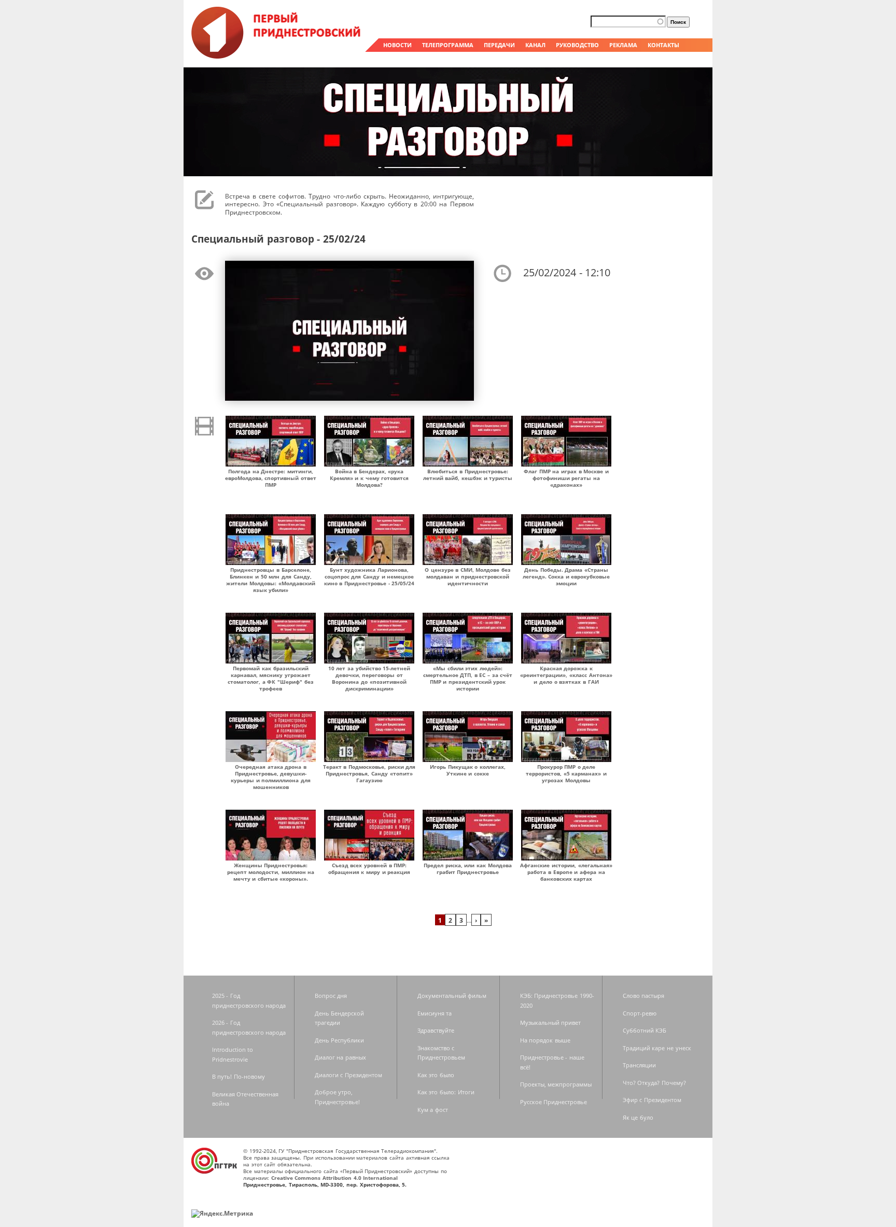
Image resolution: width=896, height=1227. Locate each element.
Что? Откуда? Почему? (654, 1083)
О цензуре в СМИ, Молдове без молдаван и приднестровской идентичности (468, 576)
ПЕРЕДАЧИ (499, 45)
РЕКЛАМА (623, 45)
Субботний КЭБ (645, 1030)
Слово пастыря (644, 995)
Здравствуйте (435, 1030)
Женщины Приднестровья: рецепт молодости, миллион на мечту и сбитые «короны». (271, 872)
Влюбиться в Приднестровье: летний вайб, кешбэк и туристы (468, 475)
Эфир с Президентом (652, 1100)
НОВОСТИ (397, 45)
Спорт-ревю (639, 1013)
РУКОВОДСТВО (577, 45)
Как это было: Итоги (445, 1092)
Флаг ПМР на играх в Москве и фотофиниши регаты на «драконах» (566, 478)
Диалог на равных (340, 1057)
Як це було (638, 1117)
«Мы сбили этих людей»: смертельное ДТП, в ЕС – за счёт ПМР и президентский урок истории (468, 678)
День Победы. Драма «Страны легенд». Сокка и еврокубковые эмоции (566, 576)
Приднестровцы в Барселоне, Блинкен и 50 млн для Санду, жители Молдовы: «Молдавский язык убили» (270, 580)
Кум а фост (432, 1109)
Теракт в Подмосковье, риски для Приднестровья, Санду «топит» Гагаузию (369, 773)
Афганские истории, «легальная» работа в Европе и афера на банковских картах (566, 872)
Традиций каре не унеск (657, 1048)
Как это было (435, 1075)
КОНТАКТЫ (663, 45)
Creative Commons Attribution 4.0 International (334, 1177)
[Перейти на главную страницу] (276, 56)
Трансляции (639, 1065)
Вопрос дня (331, 995)
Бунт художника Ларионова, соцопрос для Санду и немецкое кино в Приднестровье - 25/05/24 (369, 576)
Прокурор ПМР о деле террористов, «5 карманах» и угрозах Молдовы (566, 773)
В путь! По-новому (238, 1076)
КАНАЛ (535, 45)
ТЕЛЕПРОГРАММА (447, 45)
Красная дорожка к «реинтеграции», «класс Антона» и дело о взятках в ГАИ (566, 675)
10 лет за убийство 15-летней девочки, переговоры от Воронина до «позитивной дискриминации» (369, 678)
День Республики (340, 1040)
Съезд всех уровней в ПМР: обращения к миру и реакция (369, 869)
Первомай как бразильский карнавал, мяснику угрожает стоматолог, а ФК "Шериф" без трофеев (271, 678)
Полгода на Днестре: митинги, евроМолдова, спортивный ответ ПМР (270, 478)
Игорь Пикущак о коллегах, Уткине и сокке (468, 770)
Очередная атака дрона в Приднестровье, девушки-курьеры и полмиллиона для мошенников (271, 777)
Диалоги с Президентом (348, 1075)
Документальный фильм (452, 995)
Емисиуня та (434, 1013)
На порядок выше (545, 1040)
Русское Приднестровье (553, 1102)
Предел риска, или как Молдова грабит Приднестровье (468, 869)
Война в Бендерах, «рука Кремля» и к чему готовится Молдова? (369, 478)
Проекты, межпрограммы (556, 1084)
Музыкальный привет (550, 1022)
